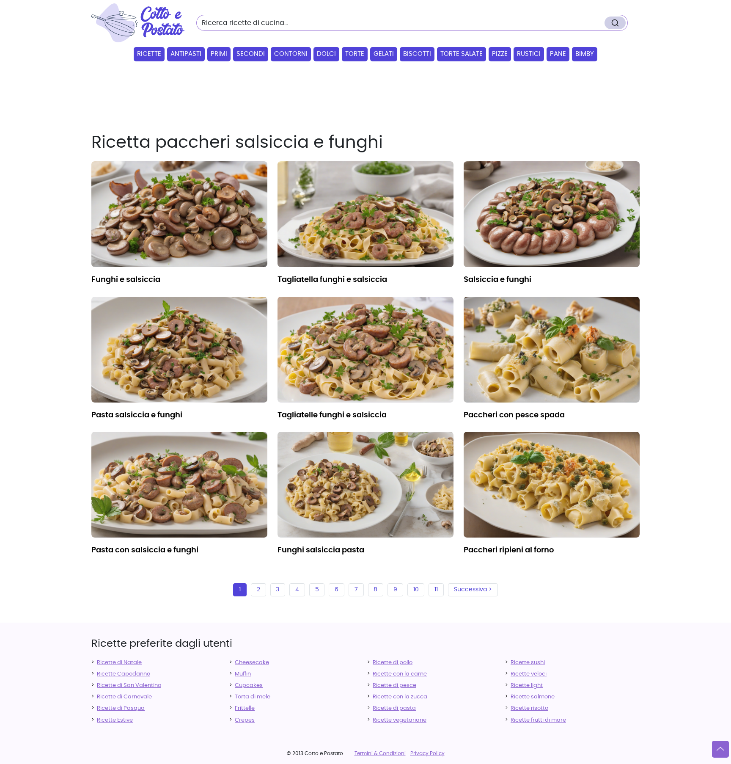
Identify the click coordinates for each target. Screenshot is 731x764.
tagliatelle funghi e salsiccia (332, 415)
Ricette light (527, 685)
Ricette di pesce (394, 685)
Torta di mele (252, 697)
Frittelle (245, 708)
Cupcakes (249, 685)
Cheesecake (252, 662)
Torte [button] (354, 54)
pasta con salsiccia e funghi (144, 550)
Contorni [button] (291, 54)
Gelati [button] (384, 54)
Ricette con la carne (400, 674)
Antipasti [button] (185, 54)
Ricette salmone (533, 697)
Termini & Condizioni (380, 753)
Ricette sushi (528, 662)
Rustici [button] (529, 54)
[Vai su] (720, 749)
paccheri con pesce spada (514, 415)
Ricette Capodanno (123, 674)
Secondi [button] (250, 54)
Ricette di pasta (394, 708)
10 (416, 590)
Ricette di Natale (119, 662)
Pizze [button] (500, 54)
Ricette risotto (529, 708)
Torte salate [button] (461, 54)
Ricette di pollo (392, 662)
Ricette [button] (149, 54)
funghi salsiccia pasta (321, 550)
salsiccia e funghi (497, 280)
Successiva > (473, 590)
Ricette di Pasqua (121, 708)
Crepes (245, 720)
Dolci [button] (326, 54)
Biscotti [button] (417, 54)
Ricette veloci (529, 674)
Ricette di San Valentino (129, 685)
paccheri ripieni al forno (509, 550)
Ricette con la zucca (400, 697)
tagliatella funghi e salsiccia (332, 280)
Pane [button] (558, 54)
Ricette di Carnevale (124, 697)
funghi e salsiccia (125, 280)
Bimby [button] (584, 54)
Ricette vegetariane (399, 720)
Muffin (243, 674)
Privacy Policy (427, 753)
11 (436, 590)
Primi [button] (219, 54)
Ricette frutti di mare (538, 720)
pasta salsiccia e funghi (136, 415)
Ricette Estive (115, 720)
